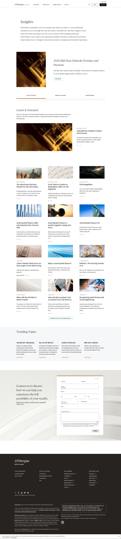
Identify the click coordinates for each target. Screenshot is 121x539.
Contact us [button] (103, 4)
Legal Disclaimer (25, 529)
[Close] (118, 536)
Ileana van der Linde (20, 275)
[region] (60, 536)
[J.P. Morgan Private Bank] (22, 5)
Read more (58, 78)
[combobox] (80, 392)
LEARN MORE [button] (17, 504)
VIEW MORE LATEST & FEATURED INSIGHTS (60, 318)
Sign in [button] (95, 4)
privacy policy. (14, 537)
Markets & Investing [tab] (60, 95)
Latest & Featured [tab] (31, 95)
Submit (95, 430)
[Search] (89, 5)
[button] (15, 493)
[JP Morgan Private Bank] (22, 464)
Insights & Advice (57, 4)
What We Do (36, 4)
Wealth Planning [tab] (90, 95)
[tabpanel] (60, 215)
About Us (67, 4)
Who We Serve (46, 4)
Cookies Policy (92, 480)
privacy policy (91, 424)
